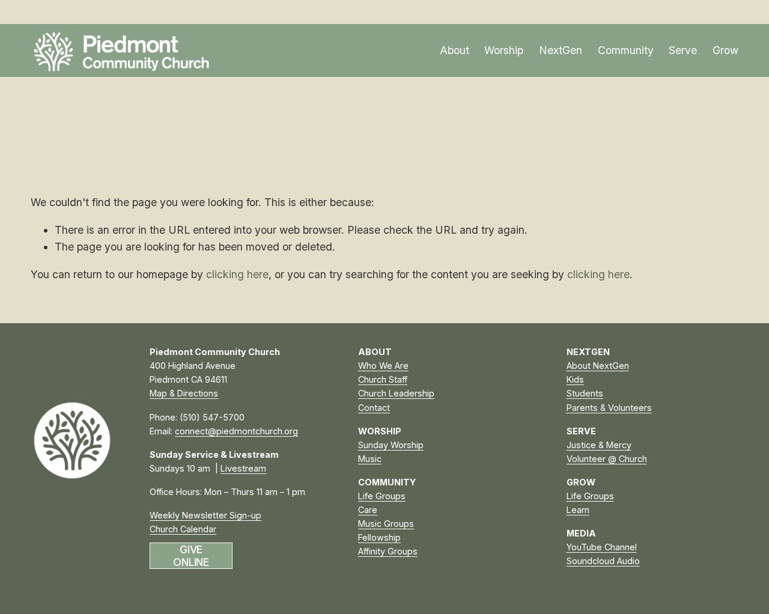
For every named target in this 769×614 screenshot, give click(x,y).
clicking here (237, 274)
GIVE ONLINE (191, 555)
